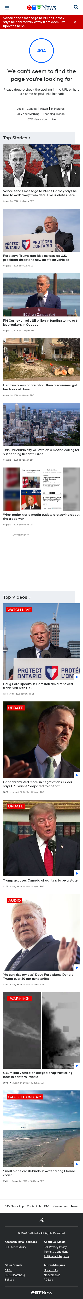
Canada (32, 108)
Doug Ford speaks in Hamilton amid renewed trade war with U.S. (38, 686)
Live (53, 119)
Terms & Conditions (56, 1251)
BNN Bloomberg (15, 1274)
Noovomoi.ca (52, 1274)
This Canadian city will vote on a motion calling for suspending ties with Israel (41, 452)
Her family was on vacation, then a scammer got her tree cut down (40, 387)
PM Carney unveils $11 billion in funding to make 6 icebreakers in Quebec (40, 322)
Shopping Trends (53, 113)
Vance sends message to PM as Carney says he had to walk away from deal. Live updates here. (40, 193)
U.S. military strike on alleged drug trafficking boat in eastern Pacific (37, 1075)
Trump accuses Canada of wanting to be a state (40, 880)
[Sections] (7, 8)
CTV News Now (37, 119)
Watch (44, 108)
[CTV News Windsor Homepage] (41, 7)
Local (20, 108)
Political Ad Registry (56, 1256)
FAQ (46, 1206)
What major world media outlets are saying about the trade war (41, 517)
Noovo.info (51, 1270)
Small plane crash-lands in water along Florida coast (39, 1173)
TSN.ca (9, 1279)
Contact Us (34, 1206)
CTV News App (14, 1206)
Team (74, 1206)
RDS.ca (48, 1279)
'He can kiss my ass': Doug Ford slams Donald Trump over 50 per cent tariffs (38, 977)
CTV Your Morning (28, 113)
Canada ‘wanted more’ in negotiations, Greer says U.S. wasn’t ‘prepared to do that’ (37, 784)
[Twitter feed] (41, 1219)
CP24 (8, 1270)
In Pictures (57, 108)
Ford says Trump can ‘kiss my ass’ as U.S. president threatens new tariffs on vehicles (36, 258)
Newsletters (60, 1206)
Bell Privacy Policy (55, 1247)
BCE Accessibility (15, 1247)
